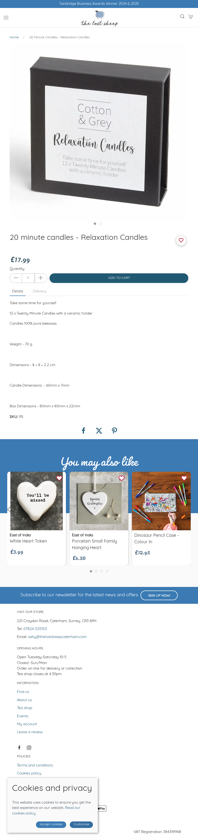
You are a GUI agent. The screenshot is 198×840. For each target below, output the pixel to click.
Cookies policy (29, 773)
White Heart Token (28, 541)
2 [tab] (101, 224)
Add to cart (119, 278)
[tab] (91, 571)
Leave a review (30, 732)
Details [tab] (17, 291)
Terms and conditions (35, 765)
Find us (23, 692)
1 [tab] (96, 224)
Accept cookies (51, 824)
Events (22, 716)
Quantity (17, 269)
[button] (6, 17)
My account (27, 724)
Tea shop (24, 708)
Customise (81, 824)
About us (24, 700)
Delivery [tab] (39, 291)
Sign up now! (159, 595)
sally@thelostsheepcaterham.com (57, 637)
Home (14, 37)
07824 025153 (35, 629)
